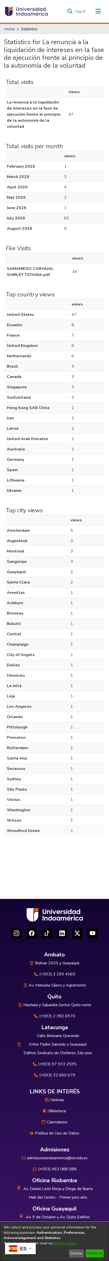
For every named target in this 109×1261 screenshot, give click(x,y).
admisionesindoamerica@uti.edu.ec (57, 1158)
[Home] (26, 11)
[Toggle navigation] (98, 11)
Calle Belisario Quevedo (58, 1036)
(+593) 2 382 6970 (57, 1016)
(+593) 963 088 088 (57, 1169)
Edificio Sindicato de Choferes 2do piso (58, 1053)
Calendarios (57, 1122)
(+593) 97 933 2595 (57, 1064)
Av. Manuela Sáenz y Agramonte (57, 985)
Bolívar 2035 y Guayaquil (57, 963)
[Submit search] (70, 11)
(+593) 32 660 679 (57, 1075)
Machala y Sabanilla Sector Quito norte (57, 1005)
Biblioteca (57, 1111)
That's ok (94, 1253)
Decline (76, 1253)
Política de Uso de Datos (57, 1133)
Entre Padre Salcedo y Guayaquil (58, 1044)
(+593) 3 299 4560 (57, 974)
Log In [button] (80, 11)
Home (9, 29)
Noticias (57, 1100)
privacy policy (65, 1243)
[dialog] (54, 1241)
